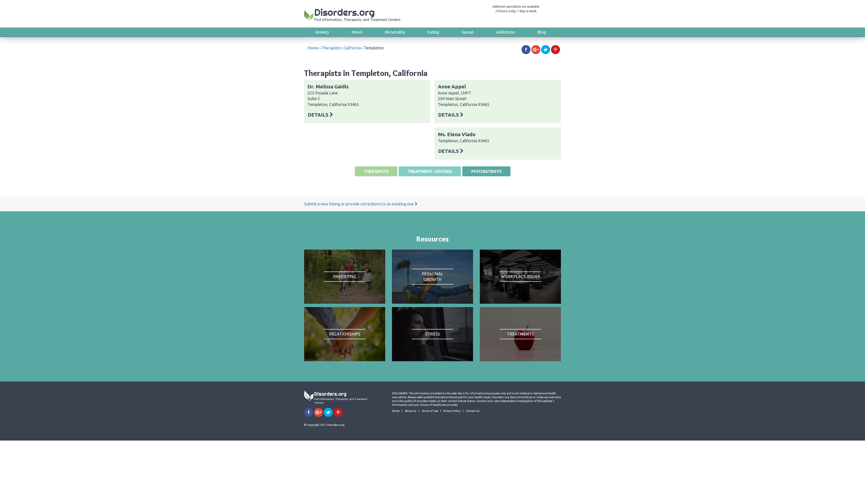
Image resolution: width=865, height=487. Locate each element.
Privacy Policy (451, 410)
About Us (410, 410)
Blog (541, 32)
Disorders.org (357, 14)
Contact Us (472, 410)
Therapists (331, 48)
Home (313, 48)
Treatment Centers (430, 171)
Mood (357, 32)
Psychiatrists (486, 171)
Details (319, 114)
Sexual (467, 32)
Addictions (505, 32)
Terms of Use (429, 410)
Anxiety (322, 32)
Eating (433, 32)
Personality (395, 32)
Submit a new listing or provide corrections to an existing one (359, 204)
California (352, 48)
